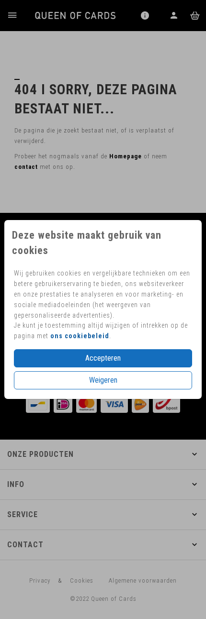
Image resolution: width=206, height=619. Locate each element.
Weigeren (103, 380)
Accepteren (103, 358)
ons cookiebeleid (79, 336)
